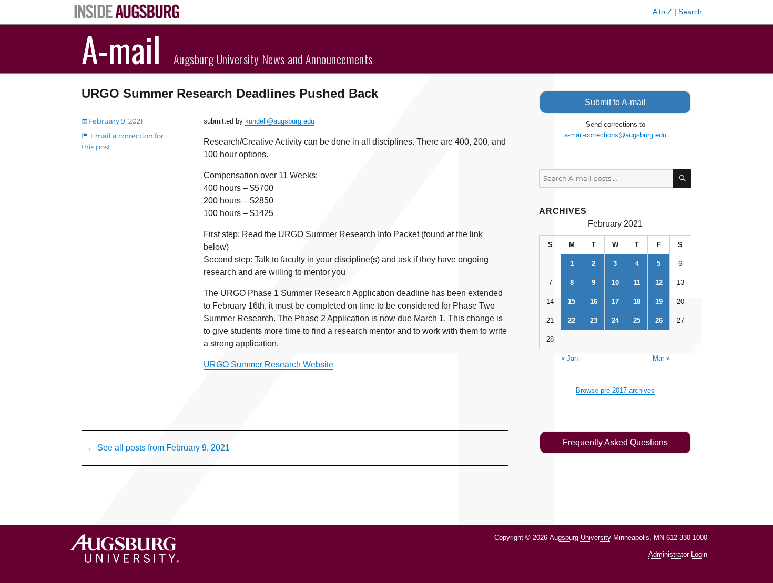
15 (571, 301)
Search (690, 11)
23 (593, 320)
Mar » (661, 358)
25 (636, 320)
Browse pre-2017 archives (615, 390)
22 (571, 320)
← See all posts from (158, 447)
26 (659, 320)
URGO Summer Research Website (268, 364)
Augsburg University (580, 537)
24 (615, 320)
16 (593, 301)
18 (636, 301)
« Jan (569, 358)
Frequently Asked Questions (615, 442)
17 (615, 301)
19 (659, 301)
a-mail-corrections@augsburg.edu (615, 135)
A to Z (662, 11)
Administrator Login (677, 554)
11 (637, 283)
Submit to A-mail (615, 102)
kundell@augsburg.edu (279, 121)
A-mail (121, 49)
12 (659, 283)
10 (615, 283)
